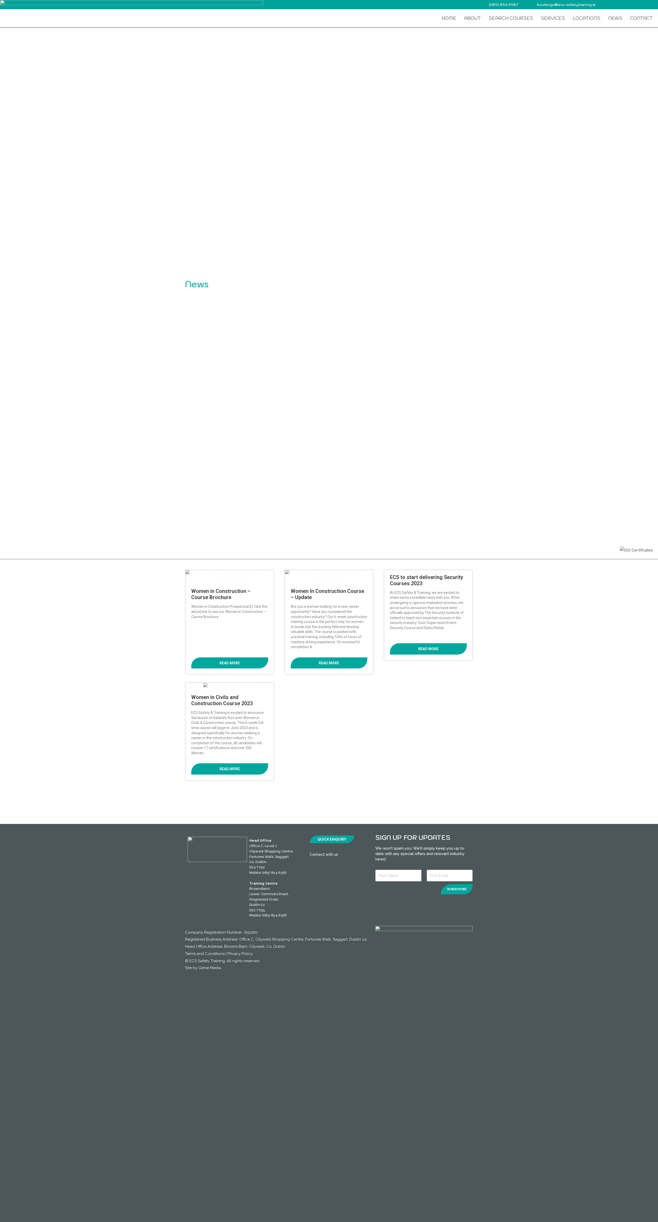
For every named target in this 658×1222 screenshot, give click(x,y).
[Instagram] (353, 855)
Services (553, 18)
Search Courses (511, 18)
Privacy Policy (240, 953)
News (615, 18)
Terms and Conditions (205, 953)
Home (449, 18)
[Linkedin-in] (363, 855)
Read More (230, 663)
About (472, 18)
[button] (332, 839)
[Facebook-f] (343, 855)
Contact (641, 18)
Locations (586, 18)
